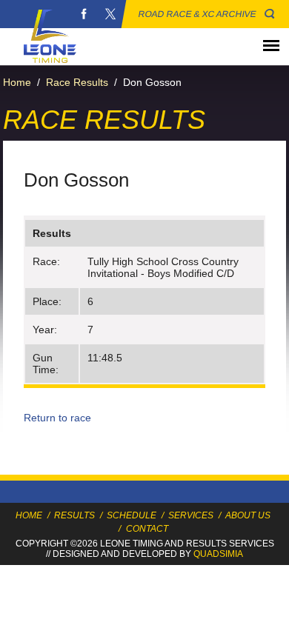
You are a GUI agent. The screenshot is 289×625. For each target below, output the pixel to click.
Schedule (131, 515)
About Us (247, 515)
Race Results (77, 82)
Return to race (57, 418)
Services (190, 515)
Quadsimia (218, 554)
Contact (147, 529)
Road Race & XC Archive (197, 14)
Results (74, 515)
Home (17, 82)
